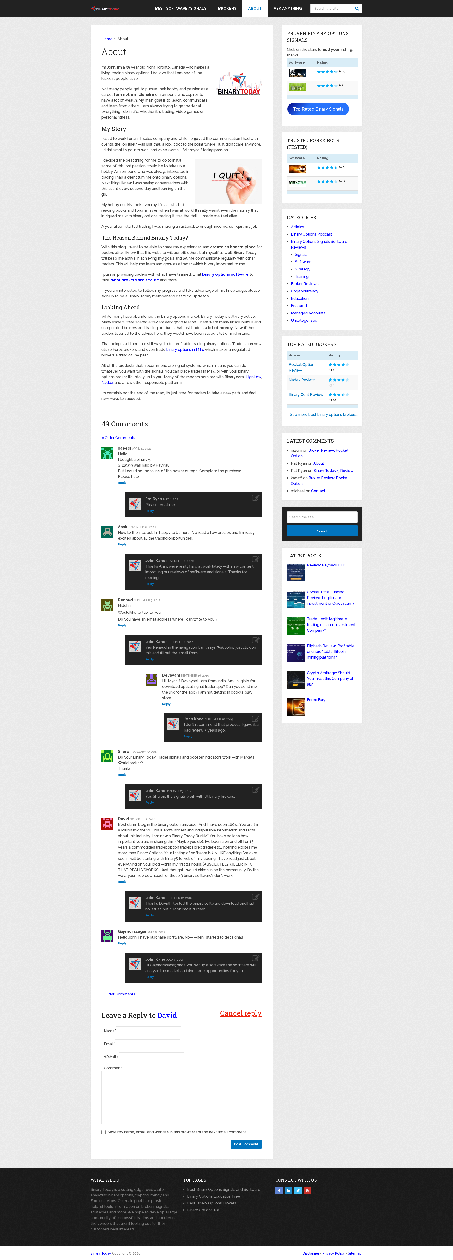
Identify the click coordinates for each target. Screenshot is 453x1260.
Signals (301, 254)
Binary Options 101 (203, 1210)
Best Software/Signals (180, 8)
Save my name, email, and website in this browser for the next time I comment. (177, 1132)
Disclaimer (311, 1253)
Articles (297, 227)
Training (302, 276)
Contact (318, 491)
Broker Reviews (305, 284)
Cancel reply (241, 1013)
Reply (122, 482)
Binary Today (101, 1253)
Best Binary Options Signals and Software (223, 1189)
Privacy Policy (334, 1253)
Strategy (302, 269)
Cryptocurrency (304, 291)
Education (300, 298)
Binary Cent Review (306, 394)
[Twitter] (298, 1190)
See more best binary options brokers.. (324, 414)
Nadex (107, 382)
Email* (109, 1044)
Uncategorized (304, 320)
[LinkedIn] (288, 1190)
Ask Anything (288, 8)
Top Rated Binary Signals (318, 109)
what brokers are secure (135, 280)
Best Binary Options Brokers (211, 1203)
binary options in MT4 (185, 349)
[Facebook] (279, 1190)
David (167, 1015)
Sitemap (354, 1253)
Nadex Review (302, 380)
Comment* (113, 1068)
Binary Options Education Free (213, 1196)
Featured (299, 306)
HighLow (253, 377)
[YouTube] (307, 1190)
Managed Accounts (308, 313)
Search (357, 8)
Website (111, 1057)
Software (303, 262)
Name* (110, 1031)
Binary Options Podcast (311, 234)
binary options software (225, 274)
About (255, 8)
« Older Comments (118, 438)
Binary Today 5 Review (333, 470)
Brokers (227, 8)
